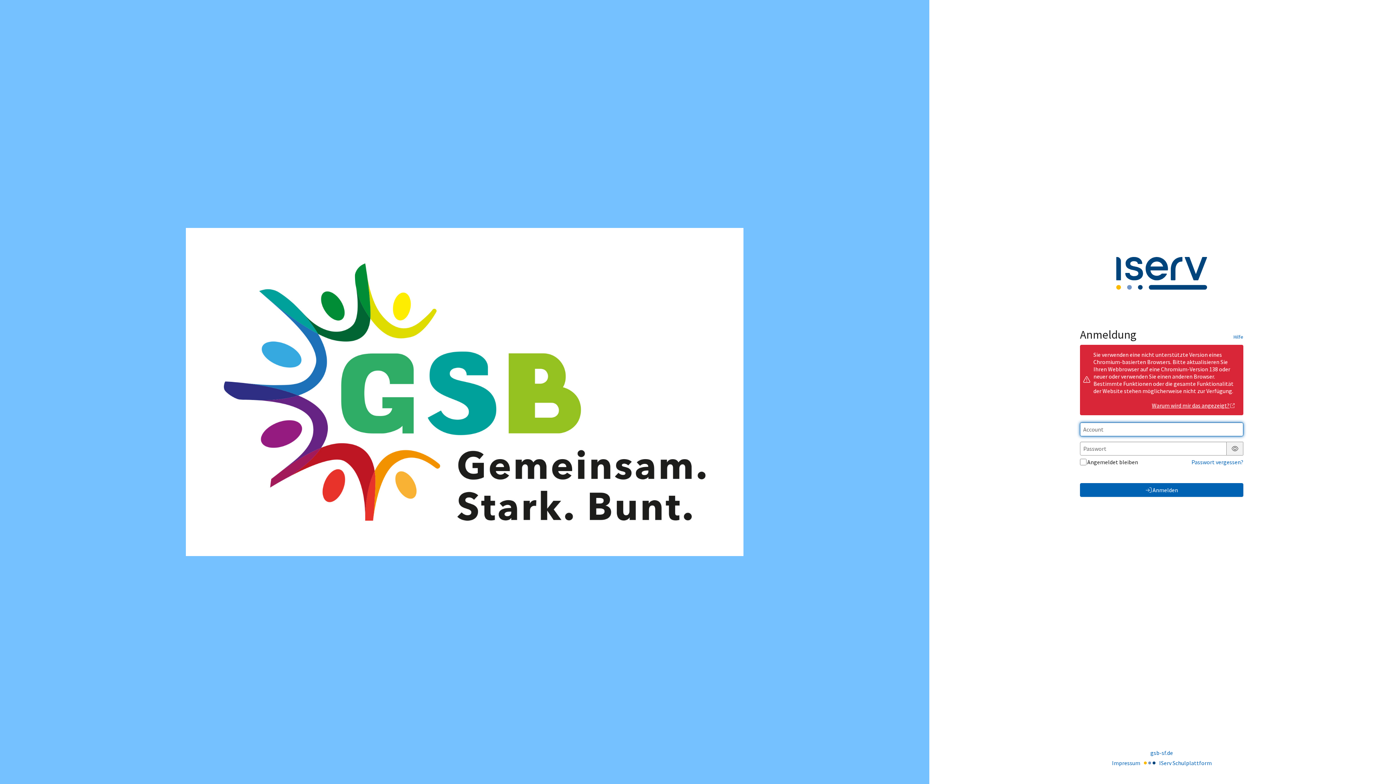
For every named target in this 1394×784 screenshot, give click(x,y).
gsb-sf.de (1161, 752)
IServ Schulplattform (1185, 763)
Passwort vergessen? (1217, 462)
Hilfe (1238, 337)
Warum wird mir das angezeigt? (1191, 405)
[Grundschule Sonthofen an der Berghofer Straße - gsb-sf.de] (464, 392)
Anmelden (1165, 490)
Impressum (1126, 763)
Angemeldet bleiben (1112, 462)
